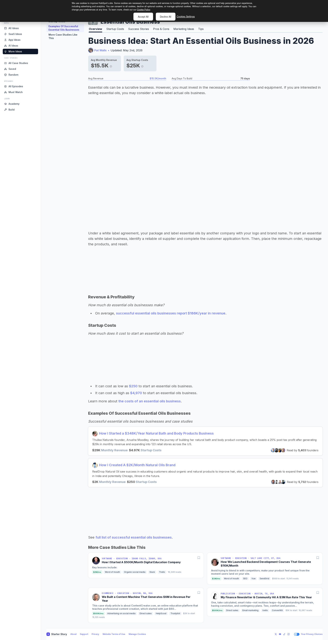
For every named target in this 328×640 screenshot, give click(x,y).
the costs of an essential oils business (149, 401)
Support (84, 634)
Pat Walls (100, 50)
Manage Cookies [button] (137, 634)
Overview (95, 29)
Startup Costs (115, 29)
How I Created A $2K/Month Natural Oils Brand (137, 465)
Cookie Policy (143, 9)
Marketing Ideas (183, 29)
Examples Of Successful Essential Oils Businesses (64, 28)
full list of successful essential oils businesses (133, 537)
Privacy (95, 634)
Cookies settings (186, 16)
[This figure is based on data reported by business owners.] (111, 65)
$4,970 (136, 393)
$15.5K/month (158, 78)
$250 (133, 386)
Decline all (165, 16)
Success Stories (138, 29)
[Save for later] (199, 557)
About (73, 634)
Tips (201, 29)
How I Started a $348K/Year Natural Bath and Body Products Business (156, 433)
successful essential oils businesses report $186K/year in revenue (170, 313)
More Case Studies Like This (63, 36)
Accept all (143, 16)
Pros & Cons (161, 29)
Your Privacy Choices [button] (312, 634)
